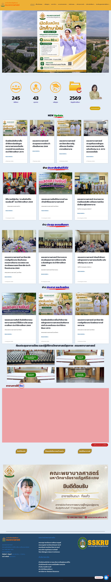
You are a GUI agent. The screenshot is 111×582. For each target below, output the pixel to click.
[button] (5, 41)
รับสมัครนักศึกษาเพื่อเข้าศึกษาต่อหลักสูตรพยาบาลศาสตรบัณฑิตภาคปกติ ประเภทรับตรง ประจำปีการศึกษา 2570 (15, 146)
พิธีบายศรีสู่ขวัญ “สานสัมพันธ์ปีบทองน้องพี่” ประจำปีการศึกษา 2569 (19, 200)
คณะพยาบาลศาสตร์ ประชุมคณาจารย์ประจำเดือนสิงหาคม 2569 (41, 143)
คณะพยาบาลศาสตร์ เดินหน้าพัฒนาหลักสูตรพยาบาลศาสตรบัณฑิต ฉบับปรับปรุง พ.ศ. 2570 (92, 260)
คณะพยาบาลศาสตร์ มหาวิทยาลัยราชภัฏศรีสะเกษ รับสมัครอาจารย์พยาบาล (67, 144)
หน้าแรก (32, 4)
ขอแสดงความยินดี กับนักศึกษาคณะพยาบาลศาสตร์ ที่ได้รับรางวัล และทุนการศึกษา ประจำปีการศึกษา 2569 (19, 323)
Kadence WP (61, 579)
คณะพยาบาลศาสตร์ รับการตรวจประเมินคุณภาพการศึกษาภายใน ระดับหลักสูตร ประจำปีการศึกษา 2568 (54, 261)
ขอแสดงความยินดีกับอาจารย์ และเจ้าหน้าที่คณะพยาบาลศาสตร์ (54, 200)
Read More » (9, 156)
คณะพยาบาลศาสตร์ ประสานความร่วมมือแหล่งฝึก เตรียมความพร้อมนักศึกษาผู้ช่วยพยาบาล (90, 202)
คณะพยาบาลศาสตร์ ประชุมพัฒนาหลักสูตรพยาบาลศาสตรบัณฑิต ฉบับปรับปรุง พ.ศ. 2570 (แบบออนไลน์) (95, 146)
